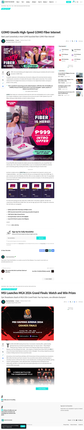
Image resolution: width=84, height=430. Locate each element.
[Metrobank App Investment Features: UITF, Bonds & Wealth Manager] (79, 93)
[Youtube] (64, 60)
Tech (62, 95)
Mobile (59, 82)
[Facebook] (64, 50)
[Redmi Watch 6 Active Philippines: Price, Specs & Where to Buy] (79, 81)
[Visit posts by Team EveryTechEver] (3, 257)
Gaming (10, 289)
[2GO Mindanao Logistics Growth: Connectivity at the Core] (79, 87)
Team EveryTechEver (10, 40)
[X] (77, 50)
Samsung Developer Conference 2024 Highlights (18, 216)
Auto (59, 76)
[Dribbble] (77, 60)
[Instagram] (77, 55)
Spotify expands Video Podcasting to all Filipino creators (20, 209)
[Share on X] (72, 41)
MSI (51, 349)
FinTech (59, 95)
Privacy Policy (42, 243)
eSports (4, 289)
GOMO (8, 94)
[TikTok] (82, 420)
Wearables (63, 82)
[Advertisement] (42, 20)
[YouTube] (76, 420)
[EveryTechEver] (7, 2)
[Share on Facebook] (70, 41)
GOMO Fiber (23, 172)
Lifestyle (62, 76)
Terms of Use (9, 426)
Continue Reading (42, 388)
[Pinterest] (64, 55)
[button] (22, 426)
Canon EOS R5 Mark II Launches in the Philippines (18, 219)
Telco (8, 8)
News (3, 8)
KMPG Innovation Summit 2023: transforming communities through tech (23, 212)
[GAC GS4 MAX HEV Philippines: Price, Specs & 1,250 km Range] (79, 75)
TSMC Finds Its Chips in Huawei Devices (16, 214)
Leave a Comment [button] (49, 278)
